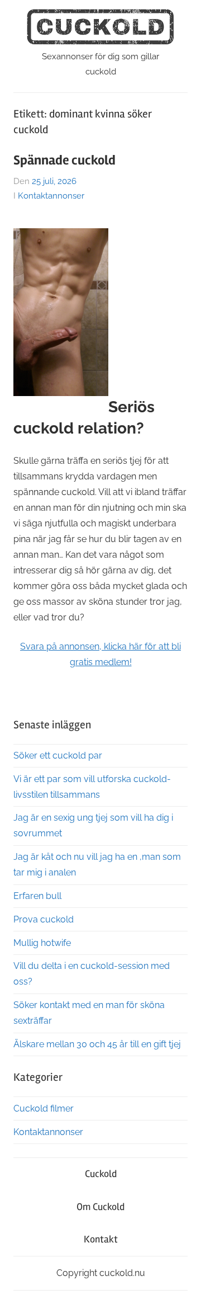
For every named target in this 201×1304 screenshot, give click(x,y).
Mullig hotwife (42, 943)
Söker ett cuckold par (57, 755)
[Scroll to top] (181, 1284)
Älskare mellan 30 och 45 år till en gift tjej (97, 1044)
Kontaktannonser (51, 196)
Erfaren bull (37, 896)
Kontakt (101, 1239)
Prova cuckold (43, 919)
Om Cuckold (100, 1207)
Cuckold (101, 1174)
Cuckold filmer (43, 1108)
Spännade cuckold (64, 160)
